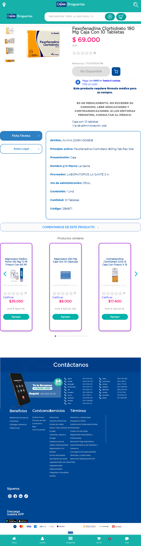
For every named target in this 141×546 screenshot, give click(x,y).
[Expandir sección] (70, 532)
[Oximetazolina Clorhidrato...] (115, 282)
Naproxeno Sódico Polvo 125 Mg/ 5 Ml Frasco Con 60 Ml (16, 262)
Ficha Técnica (21, 135)
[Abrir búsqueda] (135, 4)
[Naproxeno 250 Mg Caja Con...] (65, 282)
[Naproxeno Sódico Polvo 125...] (16, 282)
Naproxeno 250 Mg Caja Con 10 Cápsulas (65, 260)
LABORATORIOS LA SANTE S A (70, 285)
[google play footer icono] (11, 521)
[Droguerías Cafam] (70, 5)
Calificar (8, 297)
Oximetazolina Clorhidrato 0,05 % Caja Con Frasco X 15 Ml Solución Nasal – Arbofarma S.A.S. (114, 265)
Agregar (16, 316)
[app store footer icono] (23, 521)
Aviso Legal (21, 148)
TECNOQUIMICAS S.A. (15, 285)
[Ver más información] (4, 5)
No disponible (91, 71)
